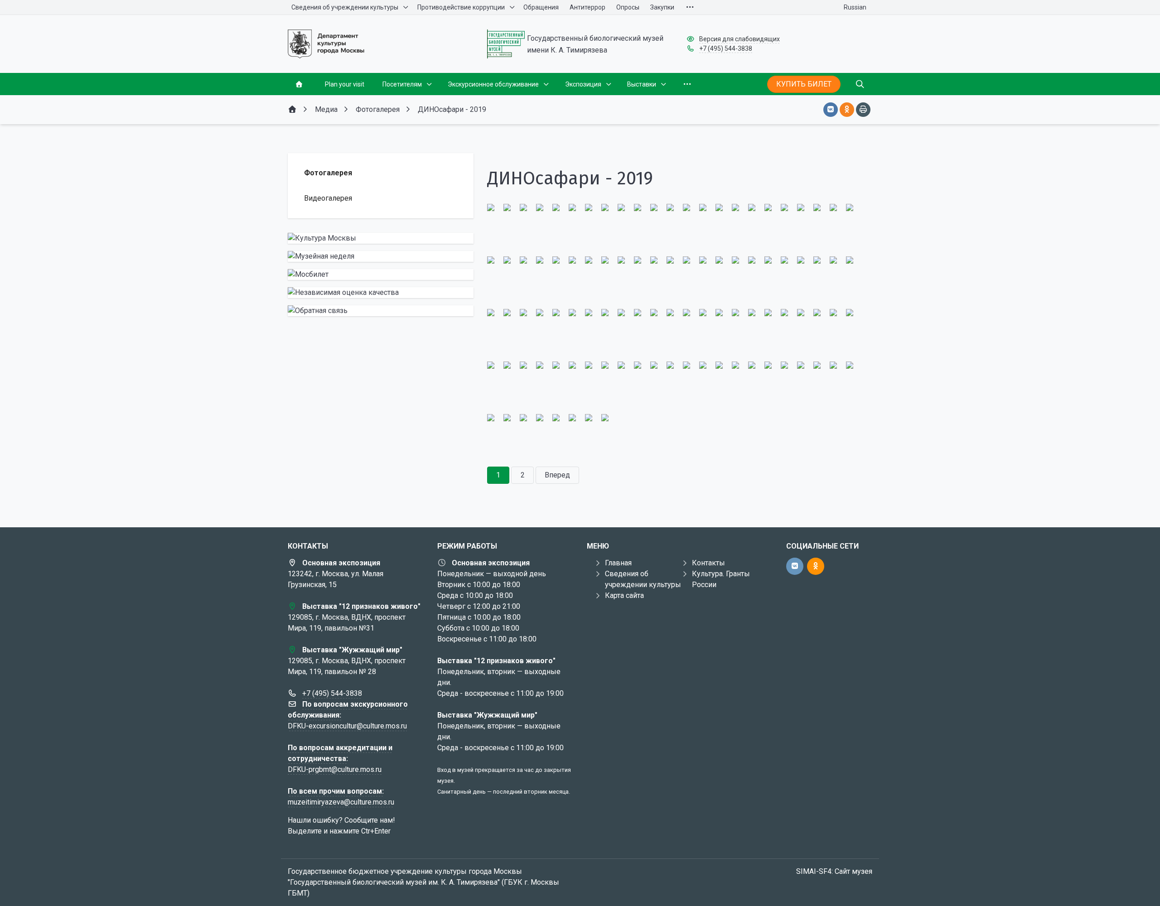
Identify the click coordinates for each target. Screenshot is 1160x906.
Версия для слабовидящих (739, 39)
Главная (618, 563)
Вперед (557, 475)
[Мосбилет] (381, 274)
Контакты (708, 563)
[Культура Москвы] (381, 238)
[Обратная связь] (381, 310)
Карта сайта (624, 595)
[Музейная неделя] (381, 256)
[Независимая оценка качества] (381, 292)
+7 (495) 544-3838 (725, 48)
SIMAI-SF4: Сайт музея (834, 871)
